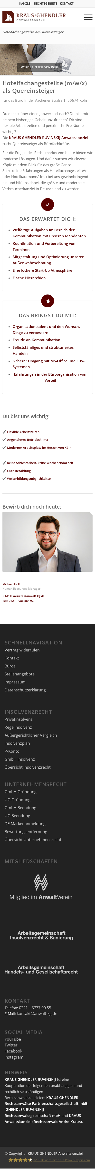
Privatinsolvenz (19, 719)
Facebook (13, 1051)
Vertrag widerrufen (22, 650)
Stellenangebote (20, 674)
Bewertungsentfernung (26, 831)
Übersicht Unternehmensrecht (33, 839)
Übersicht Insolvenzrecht (28, 767)
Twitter (11, 1045)
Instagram (14, 1057)
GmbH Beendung (20, 807)
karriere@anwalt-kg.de (28, 596)
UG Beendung (17, 815)
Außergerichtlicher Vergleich (31, 735)
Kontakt (12, 658)
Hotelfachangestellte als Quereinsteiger (32, 32)
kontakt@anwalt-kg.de (37, 1013)
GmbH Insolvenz (20, 759)
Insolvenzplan (17, 743)
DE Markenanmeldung (25, 823)
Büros (10, 666)
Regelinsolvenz (18, 727)
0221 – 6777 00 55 (35, 1007)
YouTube (13, 1039)
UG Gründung (17, 799)
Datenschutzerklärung (25, 690)
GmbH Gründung (21, 791)
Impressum (15, 682)
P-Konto (12, 751)
